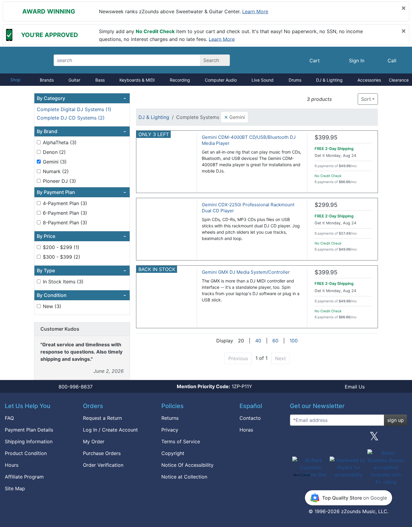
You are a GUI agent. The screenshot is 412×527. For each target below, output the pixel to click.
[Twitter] (374, 438)
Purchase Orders (102, 453)
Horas (246, 430)
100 (294, 341)
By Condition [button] (81, 295)
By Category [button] (81, 98)
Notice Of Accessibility (187, 465)
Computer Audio (221, 80)
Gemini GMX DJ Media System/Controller (246, 272)
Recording (180, 80)
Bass (100, 80)
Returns (170, 418)
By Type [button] (81, 270)
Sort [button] (366, 99)
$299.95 (326, 205)
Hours (11, 465)
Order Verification (103, 465)
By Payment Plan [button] (81, 192)
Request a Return (102, 418)
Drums (295, 80)
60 (275, 341)
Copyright (172, 453)
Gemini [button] (234, 116)
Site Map (15, 488)
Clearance (399, 80)
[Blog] (296, 438)
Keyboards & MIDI (137, 80)
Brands (47, 80)
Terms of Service (180, 441)
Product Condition (26, 453)
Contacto (250, 418)
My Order (93, 441)
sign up (395, 420)
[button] (338, 99)
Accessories (369, 80)
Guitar (74, 80)
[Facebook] (322, 438)
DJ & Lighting (329, 80)
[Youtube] (400, 438)
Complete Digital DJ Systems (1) (74, 109)
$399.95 (326, 137)
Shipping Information (28, 441)
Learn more (255, 11)
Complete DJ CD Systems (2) (71, 118)
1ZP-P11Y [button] (214, 386)
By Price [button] (81, 236)
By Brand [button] (81, 131)
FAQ (9, 418)
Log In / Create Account (110, 430)
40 (258, 341)
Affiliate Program (24, 477)
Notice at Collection (184, 477)
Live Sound (263, 80)
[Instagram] (348, 438)
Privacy (169, 430)
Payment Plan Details (29, 430)
